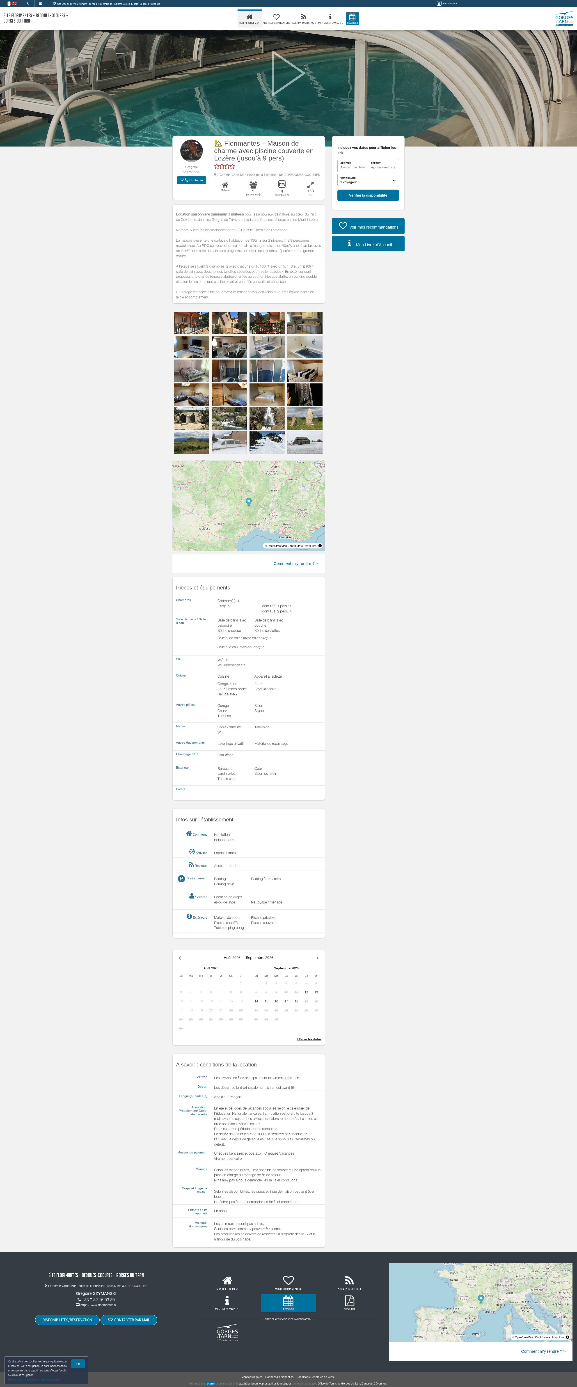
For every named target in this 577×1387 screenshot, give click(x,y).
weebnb (211, 1384)
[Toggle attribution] (320, 545)
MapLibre (310, 546)
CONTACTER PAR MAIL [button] (131, 1320)
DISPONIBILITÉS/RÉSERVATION (67, 1320)
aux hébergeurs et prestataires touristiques (265, 1383)
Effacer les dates (309, 1039)
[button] (191, 180)
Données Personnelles (279, 1377)
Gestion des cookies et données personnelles (34, 1379)
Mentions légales (251, 1377)
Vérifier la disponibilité (368, 195)
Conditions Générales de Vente (315, 1377)
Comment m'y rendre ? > (296, 563)
